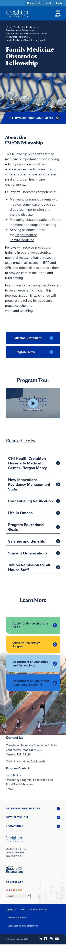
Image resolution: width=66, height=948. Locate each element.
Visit (48, 3)
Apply (59, 3)
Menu (58, 16)
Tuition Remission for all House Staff (29, 567)
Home (9, 27)
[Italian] (17, 891)
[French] (11, 891)
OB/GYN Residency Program (26, 644)
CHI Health (37, 761)
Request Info (34, 3)
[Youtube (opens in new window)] (57, 938)
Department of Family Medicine (23, 237)
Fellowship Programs (17, 36)
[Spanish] (21, 891)
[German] (14, 891)
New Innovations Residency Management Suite (29, 484)
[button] (33, 808)
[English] (7, 891)
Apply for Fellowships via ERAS (30, 625)
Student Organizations (27, 553)
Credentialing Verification (30, 501)
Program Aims (24, 352)
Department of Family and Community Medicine (31, 683)
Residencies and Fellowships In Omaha (26, 33)
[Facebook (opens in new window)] (45, 938)
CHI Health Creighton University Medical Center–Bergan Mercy (27, 463)
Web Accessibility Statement (23, 926)
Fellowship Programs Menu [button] (31, 118)
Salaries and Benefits (26, 541)
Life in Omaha (20, 513)
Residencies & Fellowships (20, 30)
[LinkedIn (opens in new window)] (40, 938)
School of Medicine (26, 27)
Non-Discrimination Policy (34, 909)
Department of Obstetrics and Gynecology (30, 664)
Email (9, 789)
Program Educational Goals (26, 527)
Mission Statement (28, 338)
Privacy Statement (17, 917)
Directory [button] (32, 104)
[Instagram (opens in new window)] (51, 938)
